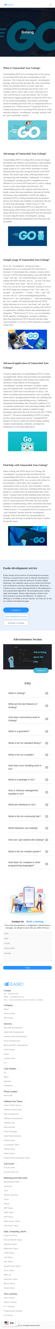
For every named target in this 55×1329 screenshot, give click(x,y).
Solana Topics (9, 1153)
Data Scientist (9, 1127)
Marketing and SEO (12, 1182)
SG (5, 1072)
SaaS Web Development (14, 1032)
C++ (5, 1063)
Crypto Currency (10, 1235)
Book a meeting (34, 921)
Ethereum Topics (10, 1279)
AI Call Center (9, 1168)
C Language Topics (11, 1145)
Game (6, 1054)
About (6, 1009)
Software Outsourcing (12, 1110)
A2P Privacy (9, 1018)
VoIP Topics (8, 1217)
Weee (6, 1077)
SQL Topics (8, 1262)
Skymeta (7, 1081)
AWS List (7, 1275)
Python (6, 1204)
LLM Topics (8, 1257)
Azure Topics (9, 1270)
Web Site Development (13, 1028)
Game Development (12, 1041)
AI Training (8, 1315)
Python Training (10, 1302)
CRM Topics (9, 1212)
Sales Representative (12, 1136)
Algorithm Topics (10, 1244)
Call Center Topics (11, 1226)
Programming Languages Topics (17, 1158)
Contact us (16, 610)
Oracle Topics (9, 1288)
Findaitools (8, 1086)
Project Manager (10, 1131)
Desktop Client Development (15, 1036)
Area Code (8, 1095)
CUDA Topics (9, 1253)
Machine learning (11, 1195)
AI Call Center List (11, 1172)
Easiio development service (16, 616)
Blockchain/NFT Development (16, 1045)
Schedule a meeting (16, 623)
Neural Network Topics (13, 1240)
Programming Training (13, 1311)
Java (6, 1190)
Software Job (9, 1123)
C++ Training (9, 1306)
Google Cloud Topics (12, 1266)
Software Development (13, 1118)
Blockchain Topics (11, 1248)
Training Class (9, 1058)
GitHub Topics (9, 1149)
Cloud (6, 1199)
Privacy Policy (9, 1013)
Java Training (9, 1298)
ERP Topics (8, 1208)
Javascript (8, 1186)
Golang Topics (9, 1140)
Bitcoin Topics (9, 1283)
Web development (11, 1114)
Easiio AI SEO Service (12, 1105)
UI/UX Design (9, 1050)
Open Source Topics (12, 1221)
